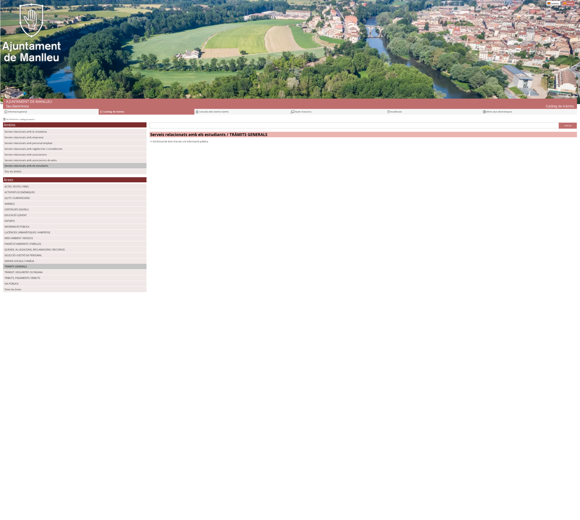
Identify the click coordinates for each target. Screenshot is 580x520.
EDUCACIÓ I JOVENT (16, 215)
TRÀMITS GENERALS (16, 266)
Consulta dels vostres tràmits (214, 111)
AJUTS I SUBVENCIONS (17, 198)
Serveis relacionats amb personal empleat (28, 143)
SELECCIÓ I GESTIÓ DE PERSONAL (23, 255)
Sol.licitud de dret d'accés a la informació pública (180, 141)
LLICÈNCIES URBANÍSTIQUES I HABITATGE (27, 232)
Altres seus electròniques (499, 111)
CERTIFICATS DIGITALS (17, 209)
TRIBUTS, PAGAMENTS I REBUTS (22, 278)
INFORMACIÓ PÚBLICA (17, 226)
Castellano (555, 3)
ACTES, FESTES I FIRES (17, 186)
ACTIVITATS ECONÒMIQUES (20, 192)
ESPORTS (10, 221)
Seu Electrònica (12, 119)
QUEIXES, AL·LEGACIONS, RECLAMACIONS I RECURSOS (35, 249)
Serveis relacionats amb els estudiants (26, 165)
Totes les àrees (13, 289)
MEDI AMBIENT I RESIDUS (19, 238)
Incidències (396, 111)
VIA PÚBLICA (11, 283)
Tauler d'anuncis (303, 111)
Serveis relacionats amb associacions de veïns (31, 160)
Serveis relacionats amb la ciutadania (26, 131)
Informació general (17, 111)
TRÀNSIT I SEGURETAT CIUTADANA (24, 272)
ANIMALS (10, 203)
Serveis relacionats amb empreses (24, 137)
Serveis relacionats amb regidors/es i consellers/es (33, 149)
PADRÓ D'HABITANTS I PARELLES (23, 244)
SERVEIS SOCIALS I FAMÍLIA (19, 261)
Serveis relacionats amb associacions (26, 154)
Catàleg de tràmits (27, 119)
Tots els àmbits (13, 171)
